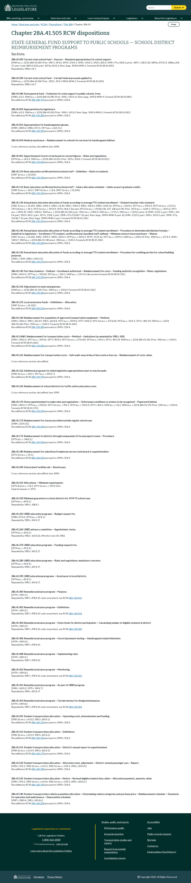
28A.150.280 (37, 327)
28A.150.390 (37, 131)
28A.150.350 (37, 277)
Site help (151, 840)
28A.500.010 (37, 308)
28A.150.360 (37, 292)
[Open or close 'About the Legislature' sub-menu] (181, 18)
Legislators (132, 18)
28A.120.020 (75, 629)
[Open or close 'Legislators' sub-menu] (142, 18)
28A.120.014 (75, 613)
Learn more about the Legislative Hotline (51, 850)
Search (177, 7)
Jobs (149, 828)
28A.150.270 (37, 261)
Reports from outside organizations (115, 851)
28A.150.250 (37, 221)
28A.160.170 (37, 753)
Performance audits (114, 828)
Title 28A (68, 24)
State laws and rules (61, 18)
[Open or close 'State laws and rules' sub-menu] (75, 18)
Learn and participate (98, 18)
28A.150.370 (37, 376)
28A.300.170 (37, 99)
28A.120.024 (75, 706)
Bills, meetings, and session (20, 18)
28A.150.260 (37, 243)
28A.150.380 (37, 115)
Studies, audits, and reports (115, 822)
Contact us (152, 845)
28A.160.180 (37, 769)
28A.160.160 (37, 738)
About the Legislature (165, 18)
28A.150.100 (37, 177)
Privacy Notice (54, 876)
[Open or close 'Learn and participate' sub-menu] (113, 18)
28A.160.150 (37, 722)
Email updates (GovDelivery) (161, 851)
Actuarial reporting (113, 834)
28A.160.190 (37, 784)
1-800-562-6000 (51, 839)
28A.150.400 (37, 162)
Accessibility (153, 822)
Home (14, 24)
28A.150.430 (37, 442)
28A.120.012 (75, 597)
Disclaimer (39, 876)
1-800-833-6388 (62, 844)
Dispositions (55, 24)
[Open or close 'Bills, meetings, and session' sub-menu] (38, 18)
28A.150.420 (37, 426)
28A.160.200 (37, 803)
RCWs (44, 24)
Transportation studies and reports (117, 841)
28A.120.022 (75, 675)
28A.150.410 (37, 193)
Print (173, 24)
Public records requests (159, 834)
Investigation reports (115, 858)
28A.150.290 (37, 411)
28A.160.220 (37, 457)
